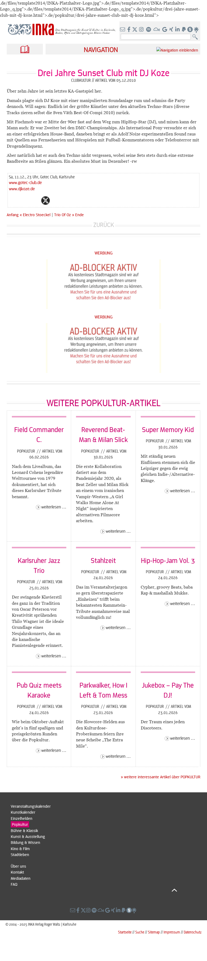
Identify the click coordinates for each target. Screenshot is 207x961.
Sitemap (154, 932)
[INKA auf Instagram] (142, 29)
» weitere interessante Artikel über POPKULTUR (160, 776)
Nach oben (94, 890)
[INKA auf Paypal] (184, 29)
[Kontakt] (123, 29)
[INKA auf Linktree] (196, 30)
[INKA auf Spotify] (149, 29)
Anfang (13, 214)
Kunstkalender (23, 812)
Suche (139, 932)
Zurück (103, 224)
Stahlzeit (103, 560)
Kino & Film (20, 848)
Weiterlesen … (53, 506)
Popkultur (26, 451)
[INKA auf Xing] (171, 29)
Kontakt (17, 872)
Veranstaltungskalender (31, 806)
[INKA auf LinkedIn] (178, 29)
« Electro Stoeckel (35, 214)
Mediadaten (20, 878)
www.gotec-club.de (25, 182)
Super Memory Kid (168, 429)
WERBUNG (104, 252)
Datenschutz (193, 932)
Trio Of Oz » (64, 214)
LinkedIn (67, 200)
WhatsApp (24, 200)
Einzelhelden (21, 818)
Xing (78, 200)
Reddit (56, 200)
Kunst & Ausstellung (28, 836)
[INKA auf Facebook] (129, 29)
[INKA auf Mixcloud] (157, 29)
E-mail (13, 200)
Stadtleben (20, 854)
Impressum (172, 932)
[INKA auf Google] (165, 29)
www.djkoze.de (22, 188)
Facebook (34, 200)
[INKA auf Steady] (190, 30)
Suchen (196, 37)
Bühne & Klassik (24, 830)
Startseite (125, 932)
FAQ (14, 884)
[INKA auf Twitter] (134, 30)
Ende (79, 214)
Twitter (45, 200)
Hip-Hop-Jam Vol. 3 (168, 560)
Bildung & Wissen (25, 842)
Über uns (18, 866)
